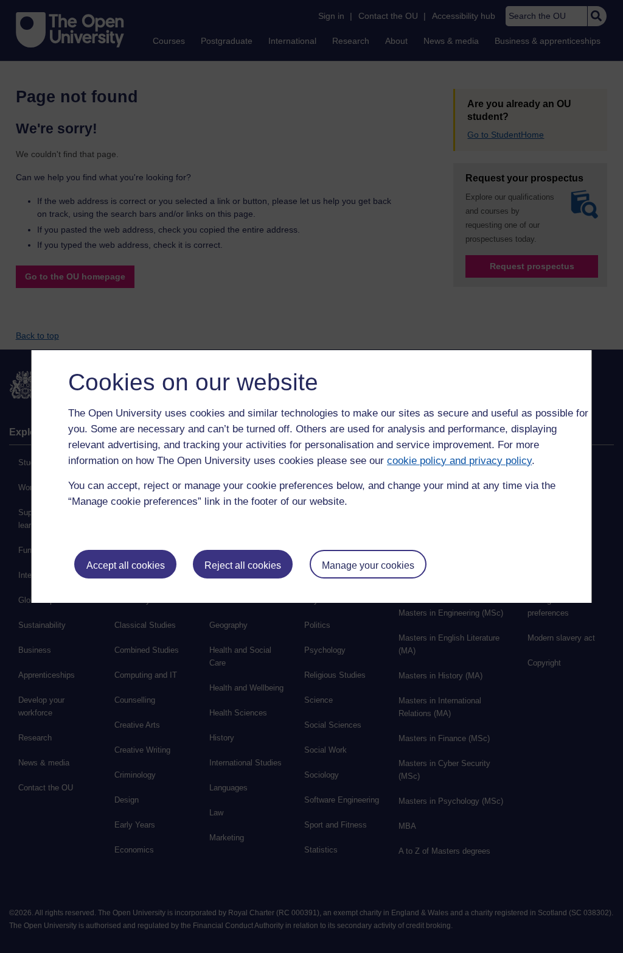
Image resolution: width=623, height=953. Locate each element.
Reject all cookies (242, 565)
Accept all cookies (125, 565)
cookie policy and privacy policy (459, 460)
